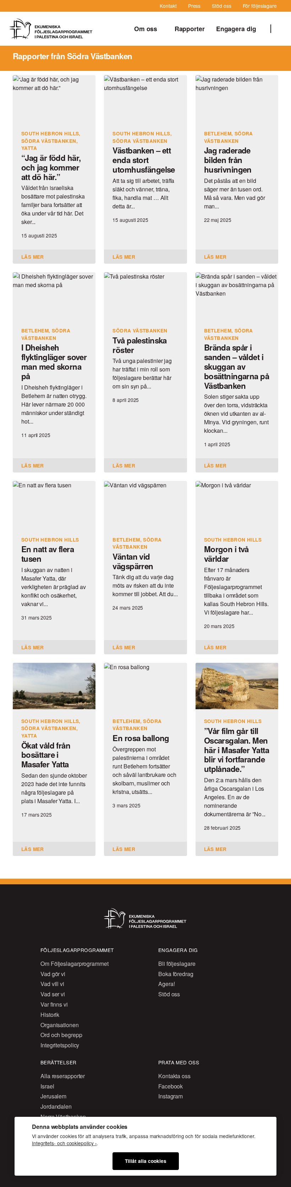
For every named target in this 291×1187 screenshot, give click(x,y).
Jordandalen (56, 1106)
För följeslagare (260, 5)
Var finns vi (54, 1004)
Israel (47, 1086)
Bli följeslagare (176, 963)
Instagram (170, 1096)
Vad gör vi (52, 974)
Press (194, 5)
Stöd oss (221, 5)
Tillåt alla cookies (145, 1161)
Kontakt (168, 5)
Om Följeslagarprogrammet (74, 963)
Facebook (170, 1086)
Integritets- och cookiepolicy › (64, 1143)
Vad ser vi (52, 994)
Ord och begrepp (61, 1035)
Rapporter (190, 28)
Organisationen (59, 1025)
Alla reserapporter (62, 1076)
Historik (49, 1014)
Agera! (166, 984)
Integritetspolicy (59, 1045)
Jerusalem (53, 1096)
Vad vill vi (52, 984)
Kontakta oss (174, 1076)
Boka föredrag (175, 974)
